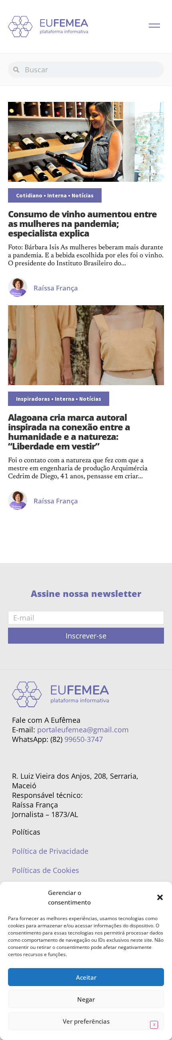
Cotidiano (29, 195)
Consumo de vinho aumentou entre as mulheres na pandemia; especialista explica (82, 223)
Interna (57, 195)
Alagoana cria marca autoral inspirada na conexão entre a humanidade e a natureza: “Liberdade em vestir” (69, 431)
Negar (86, 999)
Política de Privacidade (50, 851)
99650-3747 (83, 739)
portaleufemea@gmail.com (83, 729)
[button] (160, 897)
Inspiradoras (33, 398)
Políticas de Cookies (45, 870)
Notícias (83, 195)
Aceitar (86, 977)
